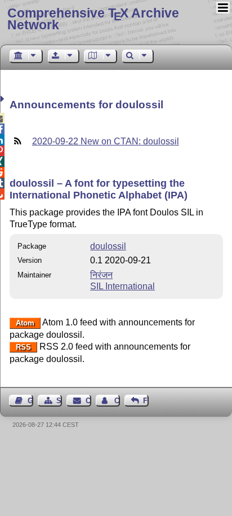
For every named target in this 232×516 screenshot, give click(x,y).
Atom (25, 323)
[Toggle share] (4, 99)
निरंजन (101, 275)
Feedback (146, 400)
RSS (23, 347)
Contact (88, 400)
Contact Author (117, 400)
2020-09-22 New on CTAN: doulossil (105, 141)
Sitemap (59, 400)
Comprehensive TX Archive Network (93, 19)
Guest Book (30, 400)
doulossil (108, 246)
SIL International (122, 286)
